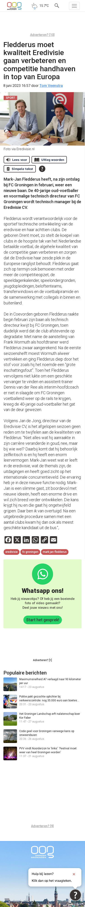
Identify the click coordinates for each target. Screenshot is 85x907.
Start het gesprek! (42, 619)
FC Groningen (30, 551)
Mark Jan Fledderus (55, 551)
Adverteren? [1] (42, 660)
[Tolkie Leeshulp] (75, 895)
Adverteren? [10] (42, 35)
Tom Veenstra (51, 85)
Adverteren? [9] (42, 826)
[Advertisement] (42, 24)
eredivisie (11, 551)
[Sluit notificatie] (73, 874)
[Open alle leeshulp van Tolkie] (42, 169)
